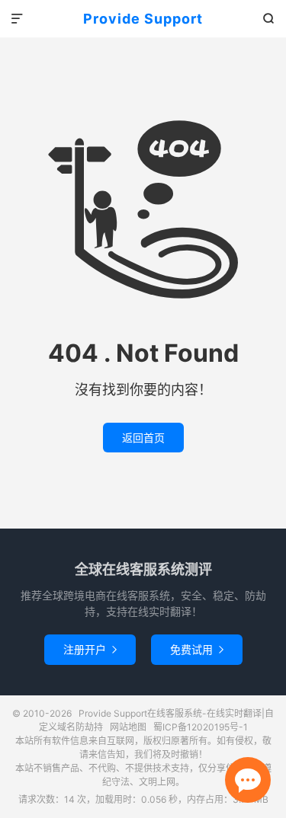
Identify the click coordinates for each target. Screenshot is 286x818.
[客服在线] (248, 780)
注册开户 (90, 649)
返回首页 (143, 437)
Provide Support (143, 19)
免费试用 (196, 649)
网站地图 (128, 727)
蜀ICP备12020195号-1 (200, 727)
